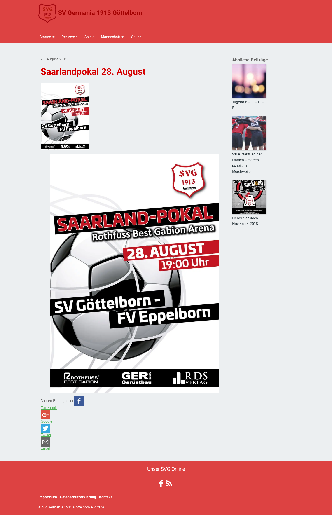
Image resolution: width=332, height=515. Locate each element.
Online (136, 36)
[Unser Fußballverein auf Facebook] (161, 484)
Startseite (47, 36)
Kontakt (105, 496)
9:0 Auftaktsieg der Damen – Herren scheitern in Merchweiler (247, 162)
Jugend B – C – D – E (248, 105)
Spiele (89, 36)
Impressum (47, 496)
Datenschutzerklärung (78, 496)
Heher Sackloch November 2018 (245, 221)
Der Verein (69, 36)
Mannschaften (112, 36)
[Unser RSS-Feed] (169, 484)
